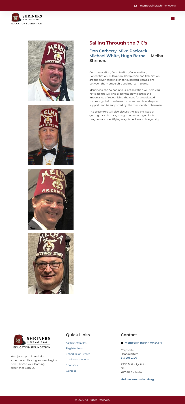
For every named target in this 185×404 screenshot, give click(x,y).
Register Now (74, 348)
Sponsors (72, 365)
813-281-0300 (129, 357)
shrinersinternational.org (137, 379)
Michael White (104, 55)
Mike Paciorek (133, 50)
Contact (71, 370)
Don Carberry (103, 50)
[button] (173, 19)
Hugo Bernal (134, 55)
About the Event (76, 342)
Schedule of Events (78, 354)
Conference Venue (77, 359)
